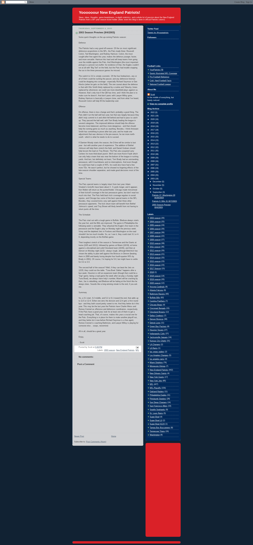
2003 (153, 179)
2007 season (155, 233)
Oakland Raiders (157, 392)
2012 (153, 147)
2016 (153, 133)
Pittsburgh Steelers (158, 399)
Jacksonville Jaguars (159, 337)
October (156, 189)
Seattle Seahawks (157, 410)
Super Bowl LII (156, 420)
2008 (153, 161)
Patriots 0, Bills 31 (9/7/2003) (164, 201)
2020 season (155, 283)
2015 (153, 137)
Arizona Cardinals (157, 287)
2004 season (155, 222)
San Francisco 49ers (158, 406)
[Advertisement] (163, 489)
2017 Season (155, 269)
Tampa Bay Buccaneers (160, 428)
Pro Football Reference (159, 77)
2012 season (155, 251)
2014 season (155, 258)
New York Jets (156, 381)
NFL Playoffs (155, 388)
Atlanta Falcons (156, 290)
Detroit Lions (155, 323)
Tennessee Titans (157, 431)
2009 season (155, 240)
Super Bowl (154, 417)
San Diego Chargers (158, 402)
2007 (153, 165)
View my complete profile (161, 104)
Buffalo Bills (155, 298)
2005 (153, 172)
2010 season (155, 243)
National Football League (160, 84)
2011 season (155, 247)
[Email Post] (136, 347)
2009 (153, 158)
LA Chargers (155, 345)
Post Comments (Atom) (96, 442)
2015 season (155, 261)
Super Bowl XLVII (157, 424)
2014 (153, 140)
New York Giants (157, 377)
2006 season (155, 229)
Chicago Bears (156, 305)
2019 (153, 123)
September (158, 192)
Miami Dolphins (156, 363)
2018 (153, 126)
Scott (152, 95)
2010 (153, 154)
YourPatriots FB (156, 70)
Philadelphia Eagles (158, 395)
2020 (153, 119)
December (157, 182)
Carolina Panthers (157, 301)
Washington (155, 435)
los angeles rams (157, 359)
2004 (153, 175)
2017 (153, 130)
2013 (153, 144)
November (157, 185)
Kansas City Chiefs (158, 341)
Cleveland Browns (157, 312)
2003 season (109, 350)
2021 (153, 116)
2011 (153, 151)
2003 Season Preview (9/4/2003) (97, 32)
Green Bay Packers (158, 327)
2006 (153, 168)
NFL (137, 350)
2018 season (155, 276)
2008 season (155, 236)
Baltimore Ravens (157, 294)
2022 (153, 112)
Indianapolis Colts (157, 334)
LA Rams (154, 348)
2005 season (155, 225)
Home (113, 436)
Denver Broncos (156, 319)
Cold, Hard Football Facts (160, 81)
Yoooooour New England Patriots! (109, 12)
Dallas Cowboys (156, 316)
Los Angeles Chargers (159, 355)
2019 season (155, 279)
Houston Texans (157, 330)
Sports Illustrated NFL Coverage (163, 73)
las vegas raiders (157, 352)
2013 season (155, 254)
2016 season (155, 265)
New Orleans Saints (158, 373)
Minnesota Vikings (157, 366)
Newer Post (79, 436)
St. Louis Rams (156, 413)
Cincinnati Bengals (158, 308)
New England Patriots (125, 350)
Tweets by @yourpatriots (158, 33)
